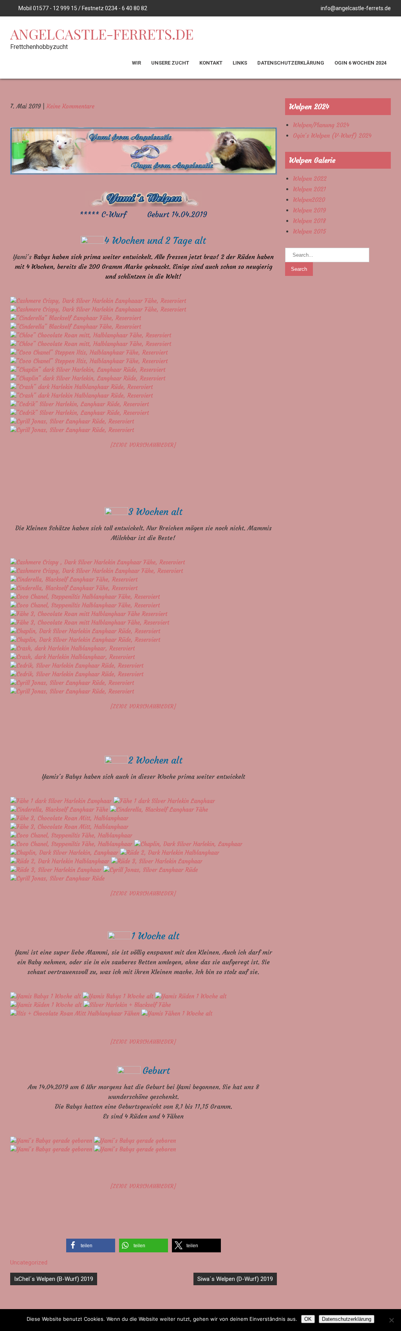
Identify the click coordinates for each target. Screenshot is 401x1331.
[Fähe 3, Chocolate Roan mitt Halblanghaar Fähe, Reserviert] (88, 614)
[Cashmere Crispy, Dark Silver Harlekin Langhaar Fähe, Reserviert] (97, 562)
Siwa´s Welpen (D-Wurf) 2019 (235, 1278)
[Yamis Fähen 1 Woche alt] (176, 1013)
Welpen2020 (309, 200)
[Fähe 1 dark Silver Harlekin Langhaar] (62, 801)
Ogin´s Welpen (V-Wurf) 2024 (332, 135)
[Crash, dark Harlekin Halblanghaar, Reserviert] (72, 648)
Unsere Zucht (170, 63)
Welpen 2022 (310, 178)
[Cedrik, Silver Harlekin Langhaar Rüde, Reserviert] (76, 665)
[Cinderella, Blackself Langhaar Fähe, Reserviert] (73, 579)
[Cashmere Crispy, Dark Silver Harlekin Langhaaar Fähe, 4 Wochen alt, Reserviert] (98, 300)
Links (240, 63)
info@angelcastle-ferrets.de (356, 8)
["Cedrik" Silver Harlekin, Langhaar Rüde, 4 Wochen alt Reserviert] (79, 404)
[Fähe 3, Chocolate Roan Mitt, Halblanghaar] (69, 818)
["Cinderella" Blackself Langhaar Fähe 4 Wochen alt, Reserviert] (75, 318)
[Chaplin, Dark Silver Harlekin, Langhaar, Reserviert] (188, 844)
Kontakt (210, 63)
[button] (90, 1245)
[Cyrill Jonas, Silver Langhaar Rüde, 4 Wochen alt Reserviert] (72, 421)
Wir (136, 63)
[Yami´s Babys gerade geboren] (52, 1140)
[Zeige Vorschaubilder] (143, 445)
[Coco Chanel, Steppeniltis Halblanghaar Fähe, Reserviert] (85, 596)
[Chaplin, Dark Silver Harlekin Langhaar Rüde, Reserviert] (85, 631)
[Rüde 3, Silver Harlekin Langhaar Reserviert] (156, 861)
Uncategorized (28, 1262)
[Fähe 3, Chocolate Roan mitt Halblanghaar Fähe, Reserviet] (89, 622)
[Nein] (391, 1320)
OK (308, 1319)
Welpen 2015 (309, 231)
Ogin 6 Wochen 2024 (360, 63)
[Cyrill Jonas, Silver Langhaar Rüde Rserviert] (150, 870)
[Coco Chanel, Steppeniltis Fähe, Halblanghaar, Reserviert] (71, 835)
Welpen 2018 (309, 221)
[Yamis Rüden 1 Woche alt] (190, 996)
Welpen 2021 (309, 189)
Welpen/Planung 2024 (321, 125)
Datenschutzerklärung (290, 63)
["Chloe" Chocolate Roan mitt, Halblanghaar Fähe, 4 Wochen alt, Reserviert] (90, 335)
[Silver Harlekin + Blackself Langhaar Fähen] (127, 1005)
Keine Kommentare (70, 106)
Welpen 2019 (309, 210)
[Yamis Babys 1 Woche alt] (46, 996)
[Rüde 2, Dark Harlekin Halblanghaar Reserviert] (169, 852)
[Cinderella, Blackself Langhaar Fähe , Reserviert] (60, 809)
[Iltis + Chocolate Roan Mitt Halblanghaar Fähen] (75, 1013)
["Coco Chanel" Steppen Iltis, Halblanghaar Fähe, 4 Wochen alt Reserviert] (89, 352)
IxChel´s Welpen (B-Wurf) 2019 (53, 1278)
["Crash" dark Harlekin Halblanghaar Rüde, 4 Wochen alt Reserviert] (81, 387)
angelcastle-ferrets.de (101, 33)
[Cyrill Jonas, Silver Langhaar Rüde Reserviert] (72, 682)
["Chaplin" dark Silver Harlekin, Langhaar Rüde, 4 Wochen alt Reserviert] (87, 369)
